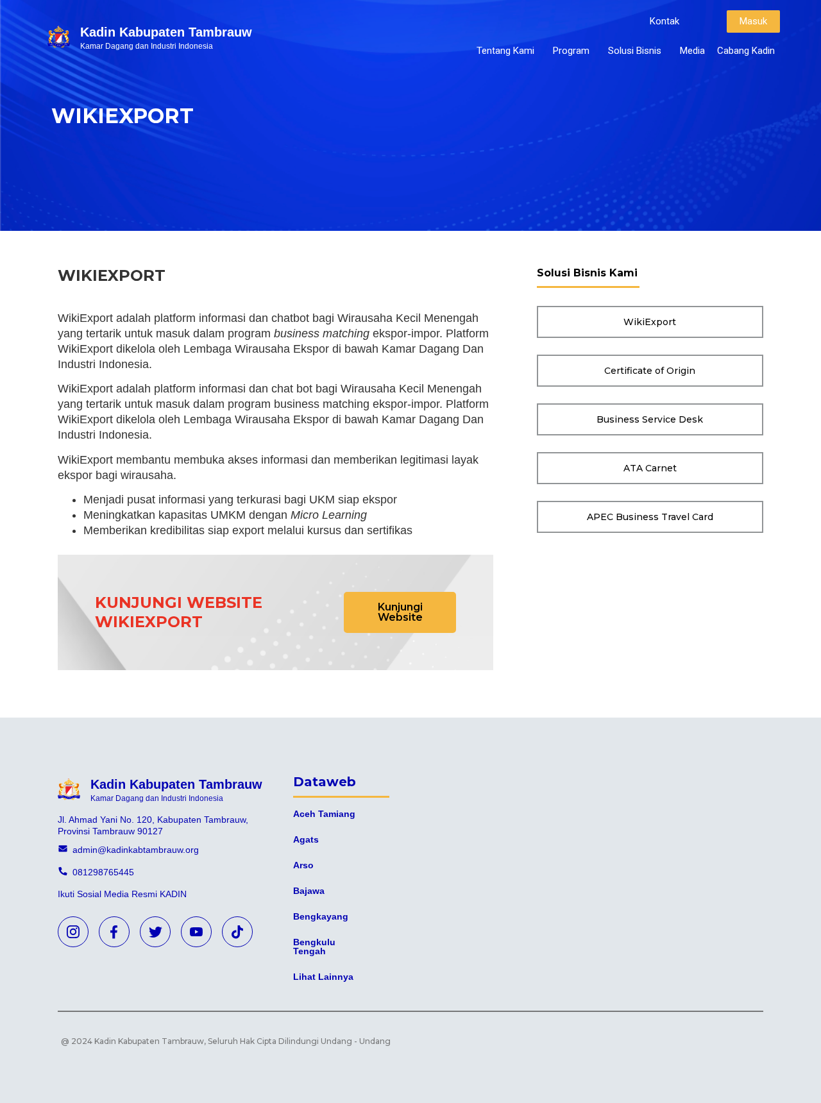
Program (571, 50)
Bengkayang (320, 916)
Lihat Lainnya (323, 977)
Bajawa (309, 891)
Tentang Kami (505, 50)
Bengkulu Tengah (314, 946)
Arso (303, 865)
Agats (306, 839)
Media (692, 50)
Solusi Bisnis (634, 50)
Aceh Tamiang (324, 814)
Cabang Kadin (746, 50)
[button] (664, 21)
